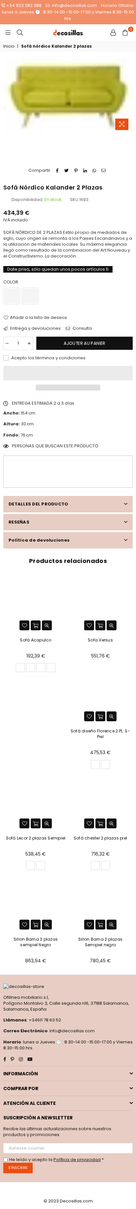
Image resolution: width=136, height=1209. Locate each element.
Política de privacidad (77, 1159)
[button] (68, 373)
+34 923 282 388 (24, 5)
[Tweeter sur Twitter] (66, 170)
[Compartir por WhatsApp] (94, 170)
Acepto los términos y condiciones (47, 358)
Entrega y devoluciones (35, 328)
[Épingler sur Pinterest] (76, 170)
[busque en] (20, 32)
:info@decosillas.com (71, 1031)
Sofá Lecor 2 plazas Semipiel (36, 838)
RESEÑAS (19, 522)
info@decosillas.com (74, 5)
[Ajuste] (113, 32)
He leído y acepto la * (56, 1160)
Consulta (82, 328)
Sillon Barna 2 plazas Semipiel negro (100, 942)
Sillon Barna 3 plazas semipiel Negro (36, 942)
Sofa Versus (100, 640)
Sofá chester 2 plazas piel (100, 838)
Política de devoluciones (39, 540)
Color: (11, 282)
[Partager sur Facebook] (57, 170)
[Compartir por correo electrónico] (103, 170)
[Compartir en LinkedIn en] (85, 170)
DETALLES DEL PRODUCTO (38, 504)
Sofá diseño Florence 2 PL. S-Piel (100, 733)
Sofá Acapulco (35, 640)
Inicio (8, 46)
